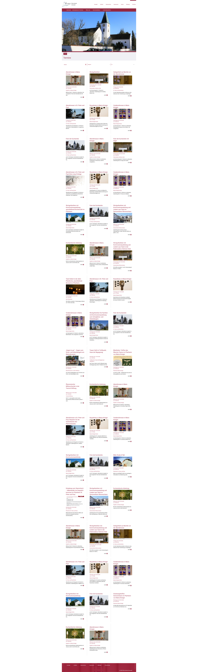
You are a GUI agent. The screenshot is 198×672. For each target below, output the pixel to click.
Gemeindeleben (96, 10)
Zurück (63, 32)
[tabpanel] (99, 31)
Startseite (69, 10)
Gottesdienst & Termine (77, 10)
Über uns (88, 10)
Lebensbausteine (107, 10)
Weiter (134, 32)
